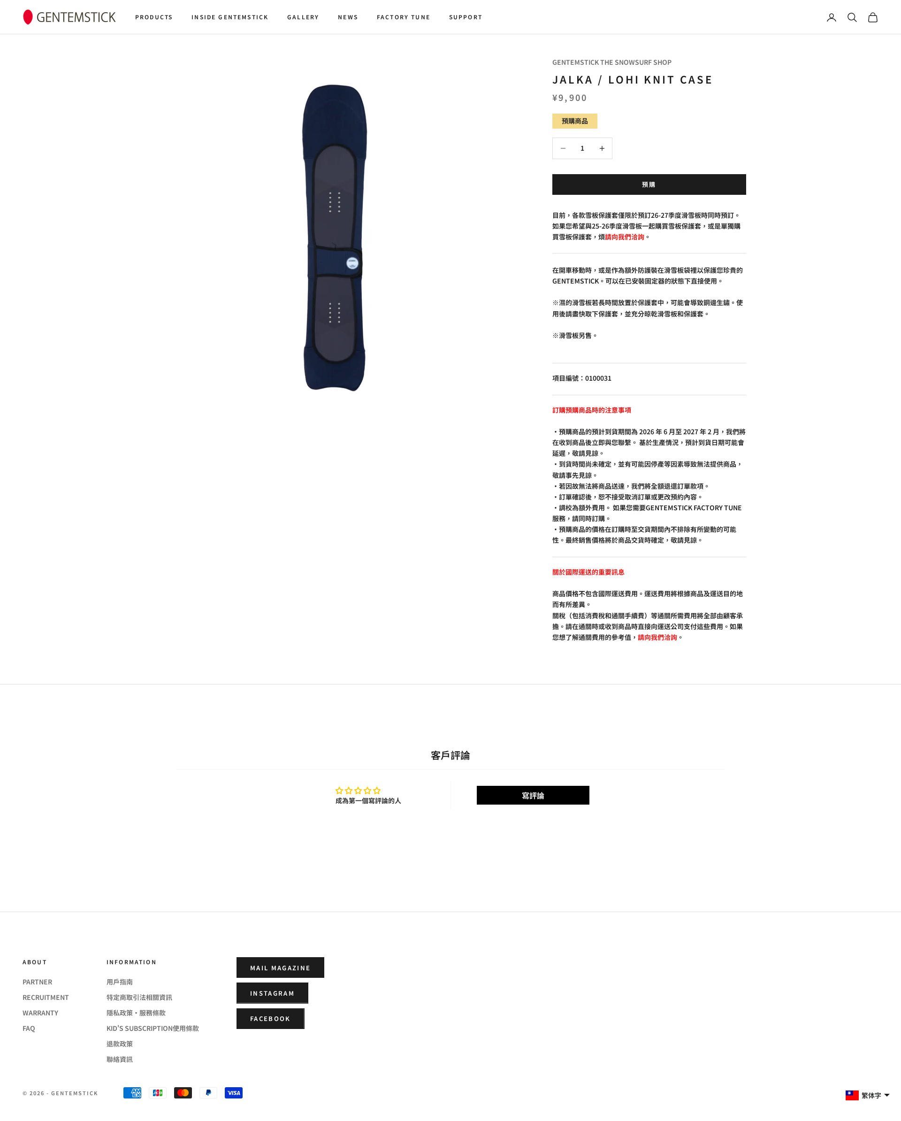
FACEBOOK (270, 1018)
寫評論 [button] (533, 795)
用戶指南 (120, 981)
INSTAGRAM (272, 993)
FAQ (29, 1028)
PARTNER (37, 981)
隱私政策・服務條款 (136, 1012)
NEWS (348, 17)
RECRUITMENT (46, 997)
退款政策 (120, 1043)
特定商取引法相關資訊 (139, 997)
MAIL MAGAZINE (280, 967)
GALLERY (303, 17)
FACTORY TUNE (403, 17)
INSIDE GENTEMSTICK (229, 17)
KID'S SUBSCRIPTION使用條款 (153, 1028)
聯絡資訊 (120, 1059)
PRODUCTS (154, 17)
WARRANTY (40, 1012)
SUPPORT (465, 17)
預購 (649, 184)
